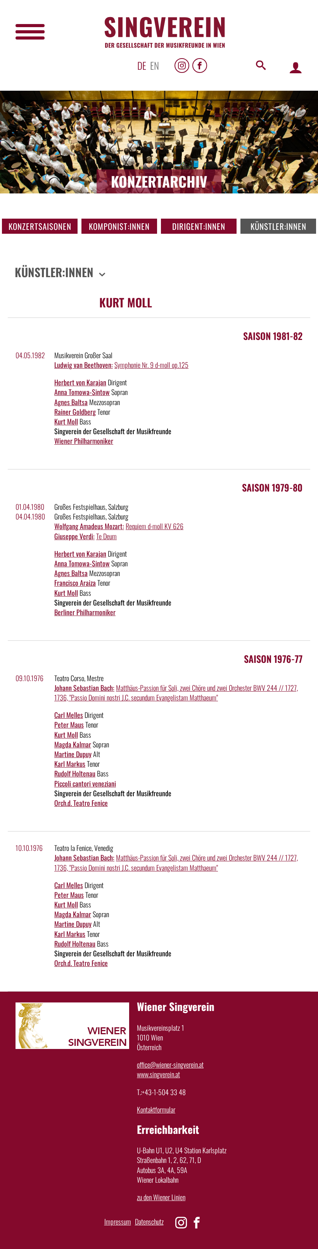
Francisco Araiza (75, 583)
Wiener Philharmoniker (83, 441)
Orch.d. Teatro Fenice (81, 803)
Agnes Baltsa (71, 402)
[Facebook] (199, 65)
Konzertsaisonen (40, 226)
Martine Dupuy (73, 754)
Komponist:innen (119, 226)
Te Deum (106, 536)
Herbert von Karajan (80, 382)
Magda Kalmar (72, 744)
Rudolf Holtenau (74, 773)
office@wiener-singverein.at (170, 1064)
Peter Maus (69, 724)
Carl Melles (68, 715)
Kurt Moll (66, 421)
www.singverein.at (158, 1074)
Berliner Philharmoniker (85, 612)
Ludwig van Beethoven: (83, 365)
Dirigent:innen (198, 226)
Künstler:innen (278, 226)
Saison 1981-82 (272, 336)
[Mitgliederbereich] (295, 67)
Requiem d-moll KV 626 (154, 526)
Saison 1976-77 (273, 659)
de (141, 65)
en (154, 65)
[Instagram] (182, 65)
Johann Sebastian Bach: (84, 688)
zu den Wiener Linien (161, 1197)
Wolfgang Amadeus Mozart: (89, 526)
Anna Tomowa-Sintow (82, 392)
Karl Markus (69, 764)
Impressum (117, 1221)
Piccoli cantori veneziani (85, 783)
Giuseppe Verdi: (74, 536)
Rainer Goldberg (75, 412)
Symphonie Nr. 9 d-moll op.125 (151, 365)
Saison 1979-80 (272, 487)
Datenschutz (149, 1221)
